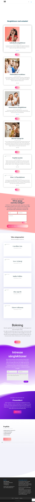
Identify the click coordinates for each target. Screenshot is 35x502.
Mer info (17, 411)
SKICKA (26, 381)
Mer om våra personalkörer (17, 226)
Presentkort (17, 498)
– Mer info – (17, 50)
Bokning (21, 498)
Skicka (24, 222)
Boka (17, 54)
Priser (13, 498)
